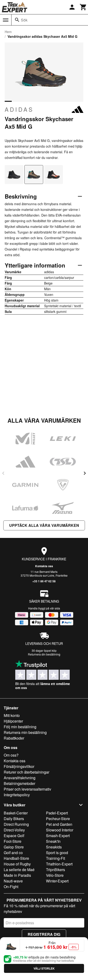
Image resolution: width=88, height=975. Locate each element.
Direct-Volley (14, 830)
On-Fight (11, 886)
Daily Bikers (14, 818)
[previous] (3, 473)
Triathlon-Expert (59, 864)
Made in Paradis (17, 875)
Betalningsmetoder (19, 783)
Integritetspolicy (17, 794)
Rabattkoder (14, 738)
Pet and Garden (59, 824)
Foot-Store (12, 841)
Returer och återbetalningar (26, 772)
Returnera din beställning (44, 654)
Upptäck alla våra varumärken (44, 525)
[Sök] (17, 19)
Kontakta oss (44, 566)
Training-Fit (55, 858)
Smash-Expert (58, 835)
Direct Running (16, 824)
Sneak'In (53, 841)
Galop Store (14, 847)
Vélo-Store (55, 875)
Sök (24, 20)
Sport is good (57, 852)
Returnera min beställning (25, 732)
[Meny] (5, 20)
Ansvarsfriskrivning (19, 777)
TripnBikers (55, 869)
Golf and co (13, 852)
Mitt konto (12, 715)
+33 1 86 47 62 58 (44, 581)
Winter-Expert (57, 881)
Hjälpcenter (13, 721)
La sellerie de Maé (19, 869)
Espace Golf (14, 835)
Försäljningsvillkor (19, 766)
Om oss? (11, 755)
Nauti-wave (13, 881)
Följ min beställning (20, 726)
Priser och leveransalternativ (27, 789)
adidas (19, 109)
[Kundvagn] (83, 7)
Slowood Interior (59, 830)
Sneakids (54, 847)
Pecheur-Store (58, 818)
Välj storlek (44, 968)
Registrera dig (44, 934)
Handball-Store (16, 858)
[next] (84, 473)
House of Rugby (17, 864)
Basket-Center (16, 813)
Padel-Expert (57, 813)
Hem (8, 31)
